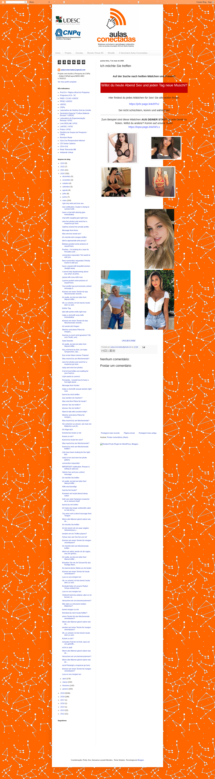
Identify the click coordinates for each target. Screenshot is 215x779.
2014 (62, 707)
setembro (66, 187)
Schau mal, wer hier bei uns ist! (74, 537)
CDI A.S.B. (64, 146)
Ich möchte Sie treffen (70, 478)
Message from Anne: (70, 230)
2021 (62, 170)
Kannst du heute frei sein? (72, 440)
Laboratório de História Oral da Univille (75, 110)
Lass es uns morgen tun (71, 577)
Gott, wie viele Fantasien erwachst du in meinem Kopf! (75, 500)
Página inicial (129, 433)
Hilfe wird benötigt (69, 487)
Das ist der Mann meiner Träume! (75, 355)
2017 (62, 700)
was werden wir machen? (72, 398)
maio (64, 200)
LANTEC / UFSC (66, 127)
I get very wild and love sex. (73, 203)
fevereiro (66, 686)
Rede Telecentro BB (68, 150)
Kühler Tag (66, 308)
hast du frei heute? (69, 490)
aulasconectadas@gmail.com (73, 70)
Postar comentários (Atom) (117, 437)
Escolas (79, 53)
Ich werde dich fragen (70, 326)
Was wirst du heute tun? (71, 234)
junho (64, 197)
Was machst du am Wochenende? (75, 359)
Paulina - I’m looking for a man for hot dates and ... (75, 251)
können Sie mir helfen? (71, 405)
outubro (65, 183)
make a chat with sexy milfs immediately (73, 316)
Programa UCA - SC (68, 95)
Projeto (68, 53)
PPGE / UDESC (66, 101)
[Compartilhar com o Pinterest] (113, 350)
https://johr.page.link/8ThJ (144, 104)
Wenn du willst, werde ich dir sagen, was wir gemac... (76, 553)
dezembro (66, 176)
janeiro (65, 689)
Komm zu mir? (68, 436)
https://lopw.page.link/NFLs (144, 127)
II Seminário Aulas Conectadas (133, 53)
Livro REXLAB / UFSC (69, 123)
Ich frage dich (67, 430)
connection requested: (71, 463)
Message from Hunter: (71, 385)
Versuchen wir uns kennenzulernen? (76, 601)
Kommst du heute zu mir (71, 433)
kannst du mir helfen (70, 505)
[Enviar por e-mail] (102, 350)
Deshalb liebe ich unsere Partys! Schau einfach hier (75, 587)
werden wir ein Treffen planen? (74, 534)
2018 (62, 697)
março (65, 682)
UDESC (63, 104)
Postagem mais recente (110, 433)
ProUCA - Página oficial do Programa (75, 92)
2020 (62, 174)
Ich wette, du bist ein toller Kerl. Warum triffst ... (74, 298)
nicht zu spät (67, 647)
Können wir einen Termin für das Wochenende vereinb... (75, 293)
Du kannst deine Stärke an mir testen (76, 568)
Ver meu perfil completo (67, 82)
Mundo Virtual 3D (95, 53)
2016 (62, 703)
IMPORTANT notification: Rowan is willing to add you (76, 468)
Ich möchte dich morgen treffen (74, 237)
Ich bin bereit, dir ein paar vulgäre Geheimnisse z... (75, 529)
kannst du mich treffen (71, 395)
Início (57, 53)
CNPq (62, 107)
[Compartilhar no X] (108, 350)
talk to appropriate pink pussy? (74, 241)
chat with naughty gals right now (75, 218)
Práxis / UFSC (65, 129)
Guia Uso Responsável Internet (72, 141)
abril (64, 679)
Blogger (141, 760)
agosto (65, 190)
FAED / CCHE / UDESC (69, 98)
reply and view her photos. (72, 368)
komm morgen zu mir (70, 610)
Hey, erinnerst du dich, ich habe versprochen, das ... (74, 351)
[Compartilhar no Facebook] (111, 350)
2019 (62, 693)
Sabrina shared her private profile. (75, 227)
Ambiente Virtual (66, 152)
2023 (62, 163)
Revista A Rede (66, 137)
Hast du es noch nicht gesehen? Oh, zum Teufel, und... (76, 336)
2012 (62, 714)
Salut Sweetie (67, 341)
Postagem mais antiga (147, 433)
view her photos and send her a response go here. (74, 222)
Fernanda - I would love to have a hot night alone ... (75, 381)
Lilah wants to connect (71, 377)
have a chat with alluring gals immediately (73, 213)
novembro (66, 180)
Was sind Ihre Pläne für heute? (74, 401)
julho (64, 194)
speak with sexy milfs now (72, 277)
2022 (62, 167)
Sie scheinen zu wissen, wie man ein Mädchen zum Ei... (76, 425)
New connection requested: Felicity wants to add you (76, 262)
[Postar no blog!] (105, 350)
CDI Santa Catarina (67, 144)
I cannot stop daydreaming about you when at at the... (75, 273)
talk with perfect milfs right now (74, 312)
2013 (62, 710)
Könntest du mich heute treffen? (74, 613)
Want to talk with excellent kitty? (74, 412)
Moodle (111, 53)
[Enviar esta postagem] (143, 347)
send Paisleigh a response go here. (76, 665)
